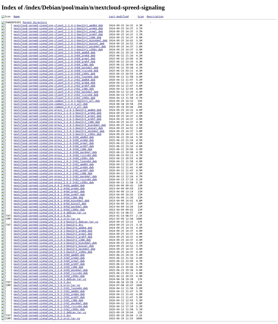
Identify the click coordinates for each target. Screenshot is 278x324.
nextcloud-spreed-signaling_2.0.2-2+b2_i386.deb (48, 300)
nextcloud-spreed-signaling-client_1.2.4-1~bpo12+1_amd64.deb (58, 25)
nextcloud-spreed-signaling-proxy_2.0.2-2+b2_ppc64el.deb (55, 176)
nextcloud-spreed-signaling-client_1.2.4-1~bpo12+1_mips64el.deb (60, 40)
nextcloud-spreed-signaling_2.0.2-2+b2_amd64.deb (49, 291)
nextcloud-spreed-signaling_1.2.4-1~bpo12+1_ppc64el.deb (54, 249)
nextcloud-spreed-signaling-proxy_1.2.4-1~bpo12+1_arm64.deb (57, 113)
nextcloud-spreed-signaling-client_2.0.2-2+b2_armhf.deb (54, 85)
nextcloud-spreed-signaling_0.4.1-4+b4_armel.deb (49, 191)
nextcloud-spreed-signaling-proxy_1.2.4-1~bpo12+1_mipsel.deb (58, 128)
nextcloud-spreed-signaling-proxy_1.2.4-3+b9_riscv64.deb (55, 155)
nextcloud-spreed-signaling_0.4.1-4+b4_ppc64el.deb (51, 206)
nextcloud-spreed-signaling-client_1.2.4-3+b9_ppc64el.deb (56, 67)
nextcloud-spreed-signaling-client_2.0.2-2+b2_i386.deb (54, 88)
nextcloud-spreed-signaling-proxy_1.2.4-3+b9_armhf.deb (54, 146)
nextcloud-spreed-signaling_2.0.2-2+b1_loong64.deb (51, 288)
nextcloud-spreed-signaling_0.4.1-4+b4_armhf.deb (49, 194)
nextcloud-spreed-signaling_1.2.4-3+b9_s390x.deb (49, 276)
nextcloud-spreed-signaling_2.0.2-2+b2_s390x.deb (49, 309)
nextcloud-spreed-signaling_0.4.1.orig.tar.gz (47, 218)
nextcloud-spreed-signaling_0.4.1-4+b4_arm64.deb (49, 188)
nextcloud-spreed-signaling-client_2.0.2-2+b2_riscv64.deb (56, 94)
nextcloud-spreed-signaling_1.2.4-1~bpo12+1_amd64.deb (53, 227)
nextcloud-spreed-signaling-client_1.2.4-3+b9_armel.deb (54, 58)
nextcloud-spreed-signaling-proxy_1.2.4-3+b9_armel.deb (54, 143)
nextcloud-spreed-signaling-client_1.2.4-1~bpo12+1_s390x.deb (58, 49)
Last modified (119, 16)
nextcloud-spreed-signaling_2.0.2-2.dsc (42, 315)
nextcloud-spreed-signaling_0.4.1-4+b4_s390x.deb (49, 209)
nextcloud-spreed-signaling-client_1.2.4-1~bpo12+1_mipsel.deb (59, 43)
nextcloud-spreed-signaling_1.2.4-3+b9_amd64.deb (49, 255)
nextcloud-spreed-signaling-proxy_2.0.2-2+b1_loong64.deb (55, 161)
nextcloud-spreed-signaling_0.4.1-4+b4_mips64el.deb (51, 200)
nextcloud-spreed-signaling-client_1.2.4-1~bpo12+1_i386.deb (57, 37)
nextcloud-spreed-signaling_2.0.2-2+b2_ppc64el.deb (51, 303)
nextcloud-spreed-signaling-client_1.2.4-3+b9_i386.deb (54, 64)
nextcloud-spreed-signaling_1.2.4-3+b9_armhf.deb (49, 264)
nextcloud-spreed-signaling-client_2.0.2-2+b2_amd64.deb (54, 79)
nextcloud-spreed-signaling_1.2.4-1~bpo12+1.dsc (48, 224)
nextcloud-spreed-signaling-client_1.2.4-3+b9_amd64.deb (54, 52)
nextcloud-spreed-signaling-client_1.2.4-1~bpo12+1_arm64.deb (58, 28)
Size (141, 16)
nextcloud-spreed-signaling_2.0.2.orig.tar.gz (47, 318)
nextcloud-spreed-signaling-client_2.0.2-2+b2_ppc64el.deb (56, 91)
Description (155, 16)
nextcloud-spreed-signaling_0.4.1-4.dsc (42, 215)
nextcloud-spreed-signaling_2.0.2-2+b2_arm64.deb (49, 294)
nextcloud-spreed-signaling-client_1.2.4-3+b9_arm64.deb (54, 55)
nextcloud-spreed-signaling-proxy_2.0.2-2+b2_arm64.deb (54, 167)
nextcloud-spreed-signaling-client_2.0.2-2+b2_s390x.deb (54, 97)
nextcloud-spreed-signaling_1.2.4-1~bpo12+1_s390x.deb (53, 252)
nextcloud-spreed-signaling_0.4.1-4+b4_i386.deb (48, 197)
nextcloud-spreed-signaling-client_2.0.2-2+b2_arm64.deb (54, 82)
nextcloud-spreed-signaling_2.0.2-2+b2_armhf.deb (49, 297)
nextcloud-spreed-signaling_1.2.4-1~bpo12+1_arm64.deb (53, 230)
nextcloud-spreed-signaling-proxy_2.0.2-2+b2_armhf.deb (54, 170)
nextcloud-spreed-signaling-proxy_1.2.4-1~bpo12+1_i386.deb (57, 122)
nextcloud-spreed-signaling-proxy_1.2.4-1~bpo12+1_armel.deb (57, 116)
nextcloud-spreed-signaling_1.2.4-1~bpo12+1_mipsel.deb (54, 246)
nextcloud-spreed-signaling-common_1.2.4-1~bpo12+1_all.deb (57, 101)
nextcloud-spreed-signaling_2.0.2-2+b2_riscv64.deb (51, 306)
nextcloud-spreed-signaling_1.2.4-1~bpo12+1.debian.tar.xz (56, 221)
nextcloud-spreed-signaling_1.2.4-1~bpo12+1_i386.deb (52, 239)
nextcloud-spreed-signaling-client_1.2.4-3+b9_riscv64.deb (56, 70)
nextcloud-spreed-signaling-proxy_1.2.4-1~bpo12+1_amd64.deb (57, 110)
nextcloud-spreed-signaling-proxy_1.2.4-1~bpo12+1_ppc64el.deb (59, 131)
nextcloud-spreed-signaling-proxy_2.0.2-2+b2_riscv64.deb (55, 179)
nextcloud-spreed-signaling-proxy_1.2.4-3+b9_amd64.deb (54, 137)
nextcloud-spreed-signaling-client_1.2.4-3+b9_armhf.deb (54, 61)
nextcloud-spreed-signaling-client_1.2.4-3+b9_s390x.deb (54, 73)
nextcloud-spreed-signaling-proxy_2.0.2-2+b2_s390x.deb (54, 182)
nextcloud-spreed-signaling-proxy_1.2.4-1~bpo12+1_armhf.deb (57, 119)
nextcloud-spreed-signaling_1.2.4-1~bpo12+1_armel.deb (53, 233)
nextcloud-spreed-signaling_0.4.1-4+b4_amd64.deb (49, 185)
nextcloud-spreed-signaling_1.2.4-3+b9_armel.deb (49, 261)
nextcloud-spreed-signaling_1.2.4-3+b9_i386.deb (48, 267)
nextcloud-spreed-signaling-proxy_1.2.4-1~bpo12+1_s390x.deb (57, 134)
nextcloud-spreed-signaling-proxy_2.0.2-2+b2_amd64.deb (54, 164)
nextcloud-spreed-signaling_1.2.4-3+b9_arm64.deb (49, 258)
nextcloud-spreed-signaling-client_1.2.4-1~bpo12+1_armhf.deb (58, 34)
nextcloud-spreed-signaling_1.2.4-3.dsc (42, 282)
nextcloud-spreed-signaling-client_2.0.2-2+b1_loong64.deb (56, 76)
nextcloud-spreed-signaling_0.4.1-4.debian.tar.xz (50, 212)
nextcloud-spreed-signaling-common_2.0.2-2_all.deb (51, 107)
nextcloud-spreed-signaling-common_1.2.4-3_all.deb (51, 104)
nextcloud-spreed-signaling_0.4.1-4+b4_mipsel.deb (50, 203)
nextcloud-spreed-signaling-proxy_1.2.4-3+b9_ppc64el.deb (55, 152)
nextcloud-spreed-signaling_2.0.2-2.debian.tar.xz (50, 312)
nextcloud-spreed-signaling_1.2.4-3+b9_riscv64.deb (51, 273)
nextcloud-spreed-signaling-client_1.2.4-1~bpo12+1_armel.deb (58, 31)
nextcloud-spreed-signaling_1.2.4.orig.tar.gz (47, 285)
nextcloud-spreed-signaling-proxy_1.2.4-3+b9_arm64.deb (54, 140)
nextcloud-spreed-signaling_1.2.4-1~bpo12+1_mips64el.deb (55, 242)
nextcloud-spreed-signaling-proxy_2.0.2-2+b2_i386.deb (53, 173)
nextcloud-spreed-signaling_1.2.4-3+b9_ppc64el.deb (51, 270)
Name (17, 16)
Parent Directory (35, 22)
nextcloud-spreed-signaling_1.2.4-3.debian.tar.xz (50, 279)
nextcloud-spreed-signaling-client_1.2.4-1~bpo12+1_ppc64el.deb (60, 46)
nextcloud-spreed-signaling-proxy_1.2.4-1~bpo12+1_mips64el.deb (60, 125)
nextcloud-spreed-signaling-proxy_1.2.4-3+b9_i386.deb (53, 149)
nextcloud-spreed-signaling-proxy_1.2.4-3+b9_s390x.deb (54, 158)
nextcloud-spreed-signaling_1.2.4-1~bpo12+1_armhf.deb (53, 236)
